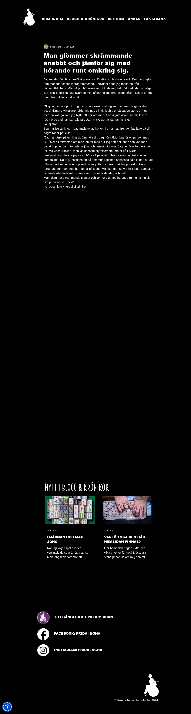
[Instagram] (43, 650)
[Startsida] (29, 17)
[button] (7, 706)
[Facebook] (43, 634)
